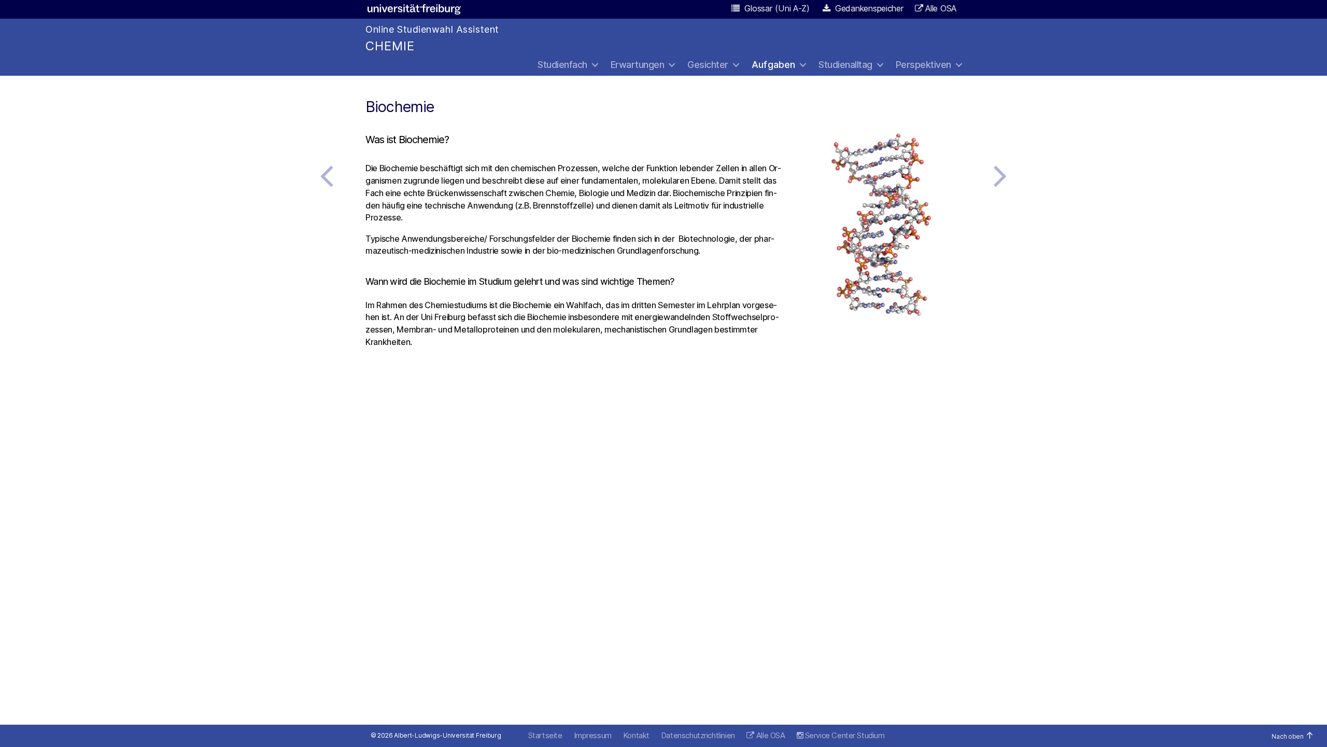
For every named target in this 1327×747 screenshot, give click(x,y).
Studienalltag (845, 64)
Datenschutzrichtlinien (698, 735)
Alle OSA (940, 8)
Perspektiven (923, 64)
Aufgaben (773, 64)
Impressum (593, 735)
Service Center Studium (843, 735)
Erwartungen (638, 64)
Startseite (545, 735)
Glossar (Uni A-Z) (776, 8)
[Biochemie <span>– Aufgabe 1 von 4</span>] (1000, 175)
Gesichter (707, 64)
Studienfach (562, 64)
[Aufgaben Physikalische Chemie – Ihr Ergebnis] (326, 175)
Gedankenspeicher (868, 8)
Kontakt (636, 735)
